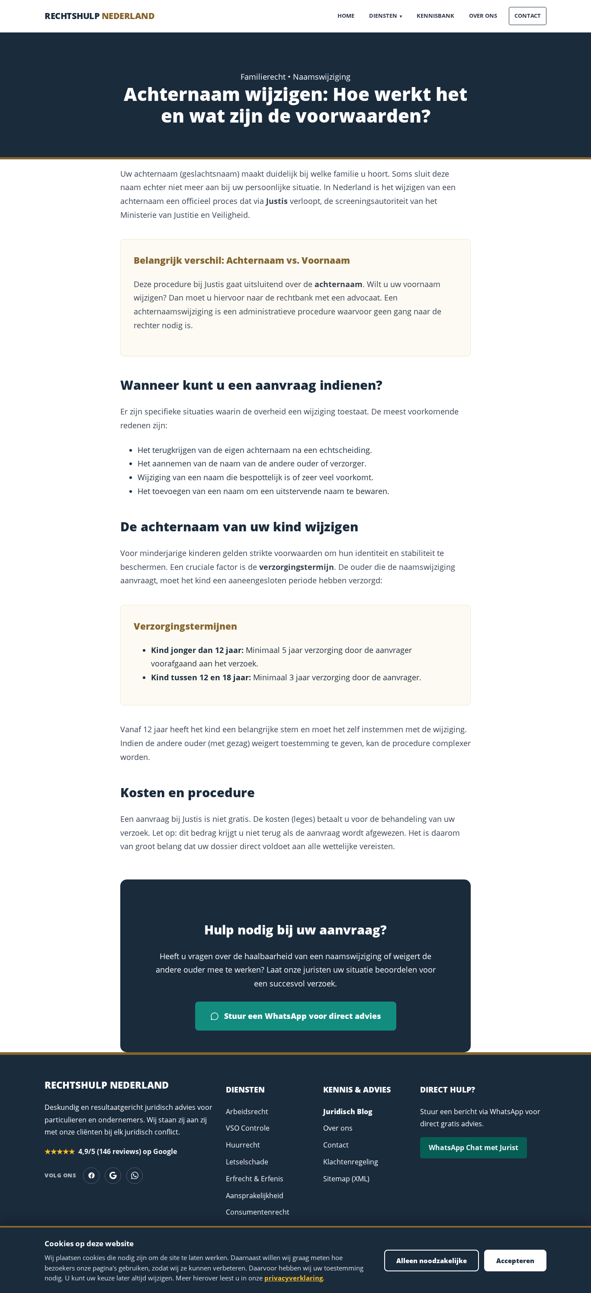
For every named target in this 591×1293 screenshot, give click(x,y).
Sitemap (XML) (346, 1178)
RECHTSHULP (99, 16)
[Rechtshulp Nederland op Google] (113, 1175)
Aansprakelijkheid (254, 1195)
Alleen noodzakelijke (431, 1260)
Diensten (385, 15)
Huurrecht (243, 1145)
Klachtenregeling (350, 1162)
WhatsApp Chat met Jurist (473, 1147)
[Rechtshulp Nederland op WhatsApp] (134, 1175)
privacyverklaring (293, 1278)
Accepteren (515, 1260)
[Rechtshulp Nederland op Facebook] (91, 1175)
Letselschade (247, 1162)
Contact (527, 15)
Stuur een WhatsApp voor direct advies (302, 1016)
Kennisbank (435, 15)
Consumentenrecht (257, 1212)
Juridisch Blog (348, 1111)
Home (345, 15)
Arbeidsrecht (247, 1111)
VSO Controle (248, 1128)
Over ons (483, 15)
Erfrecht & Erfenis (254, 1178)
